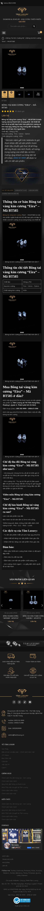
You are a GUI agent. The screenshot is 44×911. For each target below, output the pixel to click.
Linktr (19, 875)
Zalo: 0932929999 (14, 728)
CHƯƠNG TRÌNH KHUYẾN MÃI (10, 193)
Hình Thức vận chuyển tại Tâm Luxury (15, 787)
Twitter (13, 871)
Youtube (39, 871)
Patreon (24, 875)
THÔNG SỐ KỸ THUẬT (21, 190)
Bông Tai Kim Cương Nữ (15, 38)
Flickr (33, 871)
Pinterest (27, 871)
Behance (19, 873)
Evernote (20, 871)
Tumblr (12, 873)
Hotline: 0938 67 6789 (16, 723)
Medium (6, 873)
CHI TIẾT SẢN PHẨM (7, 190)
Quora (38, 873)
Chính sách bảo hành (9, 781)
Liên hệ (4, 866)
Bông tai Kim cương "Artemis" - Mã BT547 (11, 617)
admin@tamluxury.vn (16, 735)
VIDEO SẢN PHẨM (33, 190)
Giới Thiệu (5, 749)
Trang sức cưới (7, 859)
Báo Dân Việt (6, 758)
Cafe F (4, 768)
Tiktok (25, 873)
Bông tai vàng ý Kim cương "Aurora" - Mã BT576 (33, 617)
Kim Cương (6, 862)
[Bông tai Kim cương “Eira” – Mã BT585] (19, 94)
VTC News (5, 755)
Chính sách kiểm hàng (9, 790)
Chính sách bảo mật (9, 793)
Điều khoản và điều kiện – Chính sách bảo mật (18, 752)
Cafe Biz (5, 761)
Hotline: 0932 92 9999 (16, 720)
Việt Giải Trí (5, 764)
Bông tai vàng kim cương (12, 215)
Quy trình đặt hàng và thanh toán (14, 784)
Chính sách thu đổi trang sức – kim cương (16, 778)
